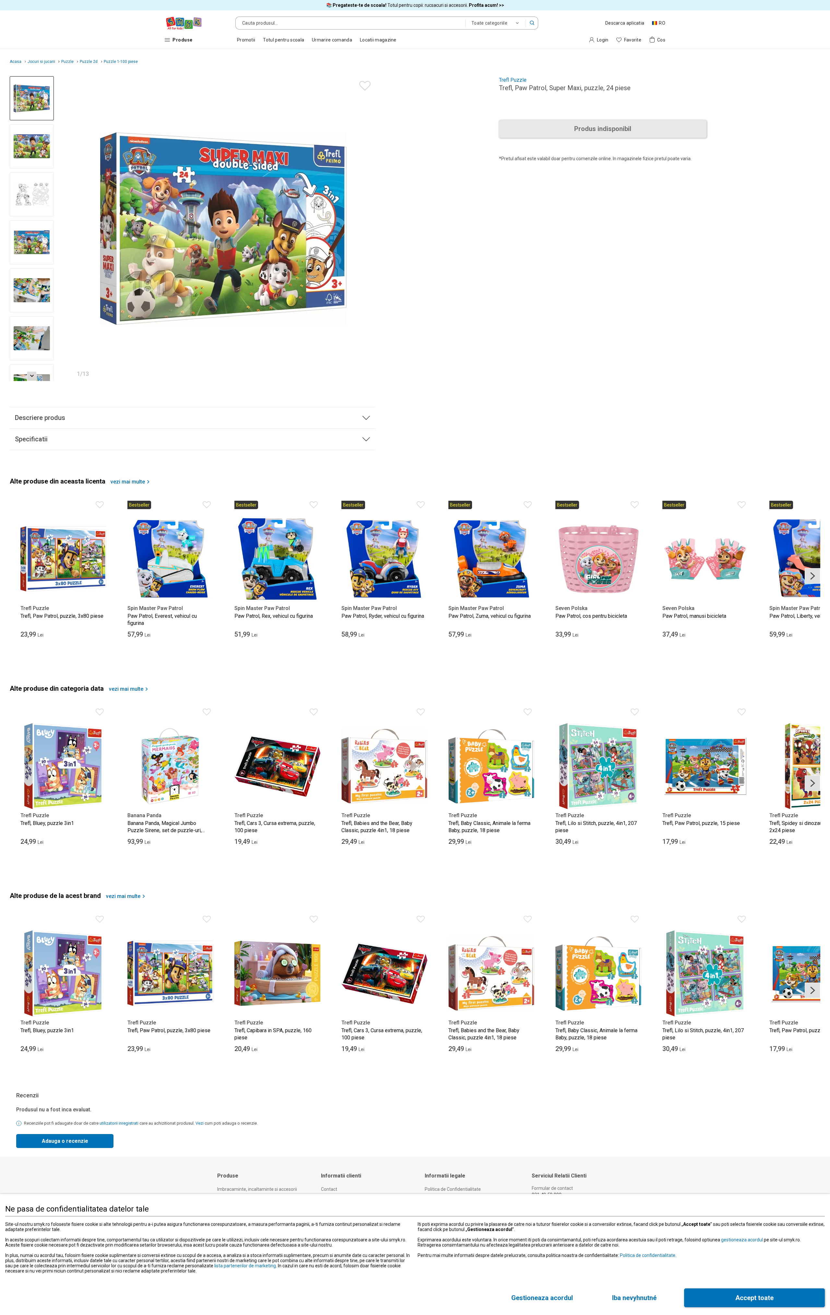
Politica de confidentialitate (647, 1255)
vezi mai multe (128, 481)
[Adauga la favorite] (363, 84)
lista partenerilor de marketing (245, 1265)
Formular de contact (552, 1188)
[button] (532, 23)
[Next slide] (367, 228)
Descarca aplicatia (624, 23)
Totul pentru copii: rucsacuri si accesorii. (415, 5)
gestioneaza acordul (742, 1239)
